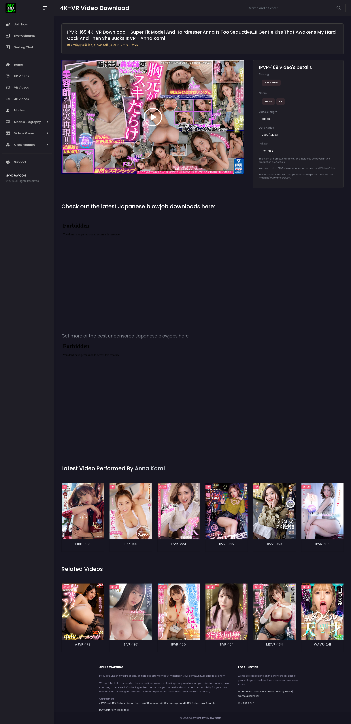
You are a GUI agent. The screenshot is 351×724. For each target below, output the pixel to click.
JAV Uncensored (152, 703)
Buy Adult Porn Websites (113, 710)
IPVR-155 (178, 644)
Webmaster (245, 691)
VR (280, 101)
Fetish (268, 101)
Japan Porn (133, 703)
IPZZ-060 (274, 544)
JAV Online (192, 703)
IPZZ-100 (130, 544)
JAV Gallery (118, 703)
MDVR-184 (274, 644)
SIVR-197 (131, 644)
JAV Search (208, 703)
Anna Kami (271, 82)
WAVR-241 (322, 644)
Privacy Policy (284, 691)
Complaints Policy (248, 696)
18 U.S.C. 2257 (246, 703)
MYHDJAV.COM (211, 718)
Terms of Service (264, 691)
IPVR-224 (178, 544)
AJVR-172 (82, 644)
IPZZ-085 (226, 544)
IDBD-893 (82, 544)
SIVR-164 (226, 644)
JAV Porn (104, 703)
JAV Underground (174, 703)
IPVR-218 (322, 544)
